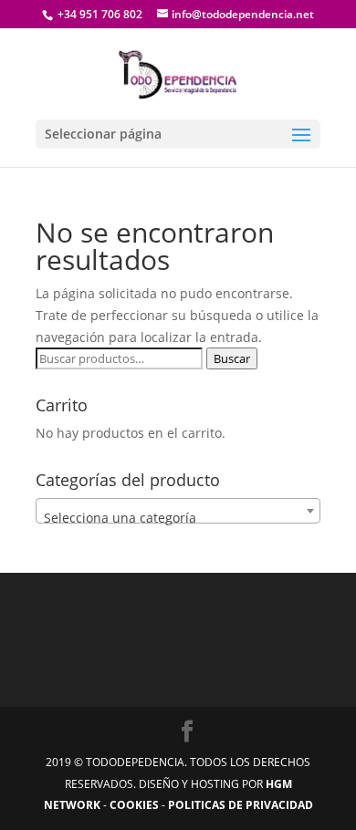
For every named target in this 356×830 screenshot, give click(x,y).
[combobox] (178, 511)
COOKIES (134, 805)
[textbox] (178, 518)
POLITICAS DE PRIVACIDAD (240, 805)
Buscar (232, 358)
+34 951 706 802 (98, 14)
